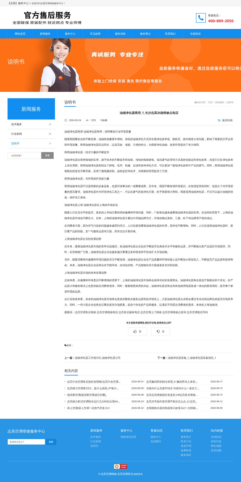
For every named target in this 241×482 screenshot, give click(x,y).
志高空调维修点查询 (174, 312)
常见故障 (95, 33)
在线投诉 (195, 33)
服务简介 (186, 437)
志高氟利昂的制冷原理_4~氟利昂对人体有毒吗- (173, 381)
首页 (210, 102)
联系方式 (186, 441)
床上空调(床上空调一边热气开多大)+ (88, 408)
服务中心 (70, 33)
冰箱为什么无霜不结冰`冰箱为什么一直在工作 (173, 388)
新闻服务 (45, 33)
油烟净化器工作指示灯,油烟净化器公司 (92, 357)
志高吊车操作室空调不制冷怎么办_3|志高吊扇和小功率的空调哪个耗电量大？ (173, 401)
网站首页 (20, 33)
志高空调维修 (109, 474)
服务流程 (120, 33)
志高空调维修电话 (107, 312)
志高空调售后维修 (85, 312)
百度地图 (216, 450)
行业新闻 (31, 134)
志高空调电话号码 (197, 312)
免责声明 (186, 446)
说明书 (31, 143)
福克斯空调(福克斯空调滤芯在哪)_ (87, 395)
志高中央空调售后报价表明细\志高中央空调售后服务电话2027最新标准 (94, 381)
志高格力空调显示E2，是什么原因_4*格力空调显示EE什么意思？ (94, 388)
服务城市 (186, 455)
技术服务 (31, 124)
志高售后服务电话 (129, 312)
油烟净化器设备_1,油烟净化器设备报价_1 (186, 357)
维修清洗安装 (128, 437)
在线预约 (156, 441)
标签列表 (216, 441)
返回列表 (227, 120)
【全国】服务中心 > (20, 3)
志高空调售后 (125, 474)
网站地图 (216, 446)
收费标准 (186, 450)
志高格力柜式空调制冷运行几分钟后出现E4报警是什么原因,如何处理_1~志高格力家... (94, 401)
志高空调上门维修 (151, 312)
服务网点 (145, 33)
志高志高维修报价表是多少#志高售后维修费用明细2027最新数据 (173, 395)
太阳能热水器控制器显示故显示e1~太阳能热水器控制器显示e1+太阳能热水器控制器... (173, 408)
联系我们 (170, 33)
